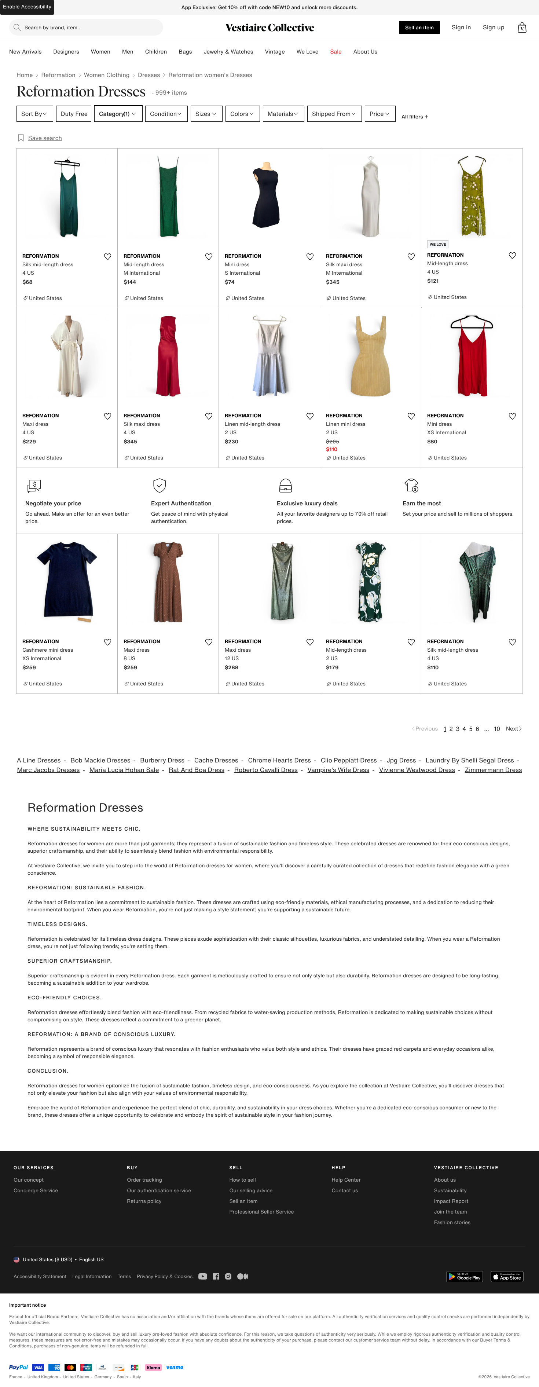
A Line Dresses (39, 760)
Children (156, 52)
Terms (124, 1276)
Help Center (346, 1180)
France (15, 1377)
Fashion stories (452, 1222)
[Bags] (198, 52)
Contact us (345, 1190)
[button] (522, 27)
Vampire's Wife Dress (339, 770)
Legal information (91, 1276)
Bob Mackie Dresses (100, 760)
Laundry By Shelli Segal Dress (470, 760)
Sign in (461, 27)
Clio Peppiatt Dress (349, 760)
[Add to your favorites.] (107, 256)
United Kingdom (42, 1377)
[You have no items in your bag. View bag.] (522, 27)
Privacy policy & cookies (164, 1276)
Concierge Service (36, 1190)
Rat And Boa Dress (196, 770)
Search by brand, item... (53, 27)
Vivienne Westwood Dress (417, 770)
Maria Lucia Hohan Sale (124, 770)
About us (445, 1180)
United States (76, 1377)
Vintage (275, 52)
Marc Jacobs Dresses (48, 770)
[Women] (116, 52)
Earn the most (422, 503)
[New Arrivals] (47, 52)
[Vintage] (291, 52)
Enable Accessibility (27, 7)
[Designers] (85, 52)
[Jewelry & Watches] (259, 52)
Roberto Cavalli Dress (266, 770)
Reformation (58, 74)
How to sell (242, 1180)
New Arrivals (25, 52)
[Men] (139, 52)
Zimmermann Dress (493, 770)
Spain (122, 1377)
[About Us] (383, 52)
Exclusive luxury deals (307, 503)
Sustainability (450, 1190)
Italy (137, 1377)
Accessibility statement (40, 1276)
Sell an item (419, 27)
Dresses (149, 74)
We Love (308, 52)
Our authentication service (159, 1190)
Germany (103, 1377)
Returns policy (144, 1201)
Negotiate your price (53, 503)
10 (497, 728)
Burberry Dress (162, 760)
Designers (66, 52)
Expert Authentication (181, 503)
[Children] (173, 52)
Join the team (450, 1212)
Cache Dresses (216, 760)
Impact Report (451, 1201)
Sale (336, 52)
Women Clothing (107, 74)
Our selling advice (250, 1190)
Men (127, 52)
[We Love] (324, 52)
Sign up (494, 27)
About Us (365, 52)
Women (100, 52)
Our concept (29, 1180)
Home (24, 74)
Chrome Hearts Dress (279, 760)
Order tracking (144, 1180)
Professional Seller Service (261, 1212)
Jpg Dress (401, 760)
